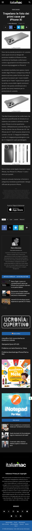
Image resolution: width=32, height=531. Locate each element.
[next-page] (5, 308)
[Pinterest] (22, 511)
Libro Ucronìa (5, 524)
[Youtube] (20, 516)
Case (11, 219)
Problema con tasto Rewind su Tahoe (14, 348)
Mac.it (16, 526)
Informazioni (22, 522)
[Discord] (4, 511)
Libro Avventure (14, 524)
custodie (16, 219)
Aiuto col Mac (16, 333)
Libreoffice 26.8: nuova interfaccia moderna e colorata (13, 339)
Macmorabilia (9, 522)
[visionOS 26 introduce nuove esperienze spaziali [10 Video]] (6, 301)
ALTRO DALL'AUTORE (22, 276)
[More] (26, 27)
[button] (2, 2)
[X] (14, 27)
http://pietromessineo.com (16, 250)
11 (7, 219)
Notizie (27, 524)
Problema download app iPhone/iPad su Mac (15, 353)
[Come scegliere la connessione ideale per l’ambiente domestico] (5, 427)
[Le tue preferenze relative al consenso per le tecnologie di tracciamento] (30, 398)
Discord (22, 524)
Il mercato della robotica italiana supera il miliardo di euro (18, 443)
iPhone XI (22, 219)
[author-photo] (16, 245)
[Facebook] (10, 27)
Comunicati (4, 303)
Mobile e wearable (15, 9)
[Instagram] (13, 511)
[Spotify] (27, 511)
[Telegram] (18, 27)
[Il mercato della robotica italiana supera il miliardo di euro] (5, 444)
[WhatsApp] (22, 27)
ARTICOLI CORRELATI (9, 276)
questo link (22, 481)
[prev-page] (3, 308)
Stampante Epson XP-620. (10, 344)
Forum (15, 522)
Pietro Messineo (13, 23)
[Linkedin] (18, 511)
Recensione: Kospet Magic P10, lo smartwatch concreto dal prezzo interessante (20, 293)
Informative (27, 529)
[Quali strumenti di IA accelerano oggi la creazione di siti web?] (5, 435)
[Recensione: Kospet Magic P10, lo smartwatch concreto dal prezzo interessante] (6, 293)
